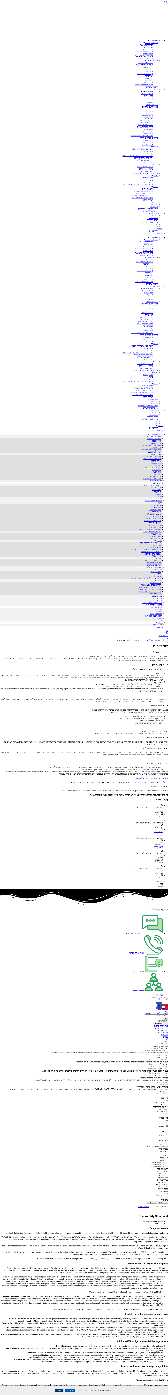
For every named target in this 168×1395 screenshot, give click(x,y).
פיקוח (151, 180)
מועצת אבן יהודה (151, 43)
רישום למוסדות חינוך (145, 125)
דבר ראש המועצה (146, 45)
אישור (59, 1390)
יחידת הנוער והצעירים (145, 127)
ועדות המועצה (148, 54)
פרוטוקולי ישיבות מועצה (144, 51)
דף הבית (165, 640)
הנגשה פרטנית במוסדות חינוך (142, 193)
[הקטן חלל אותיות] (167, 1138)
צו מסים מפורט (156, 786)
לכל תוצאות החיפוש (160, 1023)
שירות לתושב (158, 89)
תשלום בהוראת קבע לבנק (152, 748)
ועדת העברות (148, 133)
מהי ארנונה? (157, 652)
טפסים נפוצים (153, 202)
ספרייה (155, 224)
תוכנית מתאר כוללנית (145, 160)
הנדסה (155, 147)
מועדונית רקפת (147, 131)
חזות (156, 164)
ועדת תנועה (148, 151)
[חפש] (166, 1018)
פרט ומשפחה (148, 140)
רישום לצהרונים (147, 116)
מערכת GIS (148, 162)
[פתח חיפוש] (167, 638)
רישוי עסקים (153, 231)
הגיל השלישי (153, 218)
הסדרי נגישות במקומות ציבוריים (141, 195)
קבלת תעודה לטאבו (154, 738)
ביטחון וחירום (148, 178)
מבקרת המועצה (147, 82)
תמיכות (150, 100)
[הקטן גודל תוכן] (167, 1100)
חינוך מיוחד (149, 118)
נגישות (155, 187)
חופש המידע (148, 102)
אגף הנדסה (149, 76)
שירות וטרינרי (153, 204)
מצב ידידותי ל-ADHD (159, 1073)
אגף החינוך (149, 71)
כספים (129, 640)
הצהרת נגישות (148, 200)
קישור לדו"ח (158, 816)
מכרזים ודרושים (147, 94)
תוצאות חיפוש (162, 1021)
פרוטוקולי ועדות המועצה (144, 56)
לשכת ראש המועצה (145, 63)
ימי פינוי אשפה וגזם (146, 169)
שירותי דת (154, 207)
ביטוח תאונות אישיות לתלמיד (142, 136)
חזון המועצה (148, 47)
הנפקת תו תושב (152, 105)
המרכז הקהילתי (152, 220)
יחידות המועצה (152, 60)
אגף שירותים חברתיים (145, 74)
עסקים (160, 229)
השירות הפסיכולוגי (146, 120)
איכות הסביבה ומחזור (145, 167)
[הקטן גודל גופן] (167, 1120)
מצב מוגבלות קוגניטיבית (159, 1064)
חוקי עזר (150, 98)
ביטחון (155, 176)
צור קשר (160, 233)
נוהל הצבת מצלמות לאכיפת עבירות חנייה (138, 184)
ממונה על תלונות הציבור (144, 85)
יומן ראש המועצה (146, 58)
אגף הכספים (148, 69)
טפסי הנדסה (148, 153)
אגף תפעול (149, 78)
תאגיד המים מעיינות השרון (148, 209)
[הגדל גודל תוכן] (167, 1096)
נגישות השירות (147, 189)
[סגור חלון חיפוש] (167, 1039)
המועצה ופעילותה (156, 40)
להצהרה (70, 1390)
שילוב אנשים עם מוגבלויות (143, 191)
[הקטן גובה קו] (167, 1129)
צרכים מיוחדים (147, 142)
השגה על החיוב (156, 706)
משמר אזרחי (148, 182)
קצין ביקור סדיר (147, 129)
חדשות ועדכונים (152, 87)
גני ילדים (150, 111)
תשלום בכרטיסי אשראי (153, 763)
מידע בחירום (163, 636)
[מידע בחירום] (167, 633)
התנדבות (155, 215)
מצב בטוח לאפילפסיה (160, 1046)
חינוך (156, 109)
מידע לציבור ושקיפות (150, 91)
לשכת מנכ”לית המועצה (144, 65)
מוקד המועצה (148, 67)
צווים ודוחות (148, 96)
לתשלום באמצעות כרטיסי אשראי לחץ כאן (152, 778)
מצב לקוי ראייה (162, 1055)
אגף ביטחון (149, 80)
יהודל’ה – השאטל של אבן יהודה (146, 173)
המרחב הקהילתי (157, 213)
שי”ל (156, 226)
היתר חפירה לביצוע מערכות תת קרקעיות (137, 156)
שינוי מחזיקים (157, 665)
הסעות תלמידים (147, 122)
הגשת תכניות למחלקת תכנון (142, 149)
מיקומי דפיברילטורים (150, 211)
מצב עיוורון (163, 1082)
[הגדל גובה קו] (167, 1125)
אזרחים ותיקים (147, 144)
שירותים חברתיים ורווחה (149, 138)
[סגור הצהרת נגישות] (167, 1211)
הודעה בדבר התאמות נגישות (142, 198)
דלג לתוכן (164, 1)
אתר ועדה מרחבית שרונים (143, 158)
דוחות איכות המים (146, 171)
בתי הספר (149, 113)
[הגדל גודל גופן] (167, 1116)
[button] (84, 652)
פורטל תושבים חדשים (150, 107)
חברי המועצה (148, 49)
